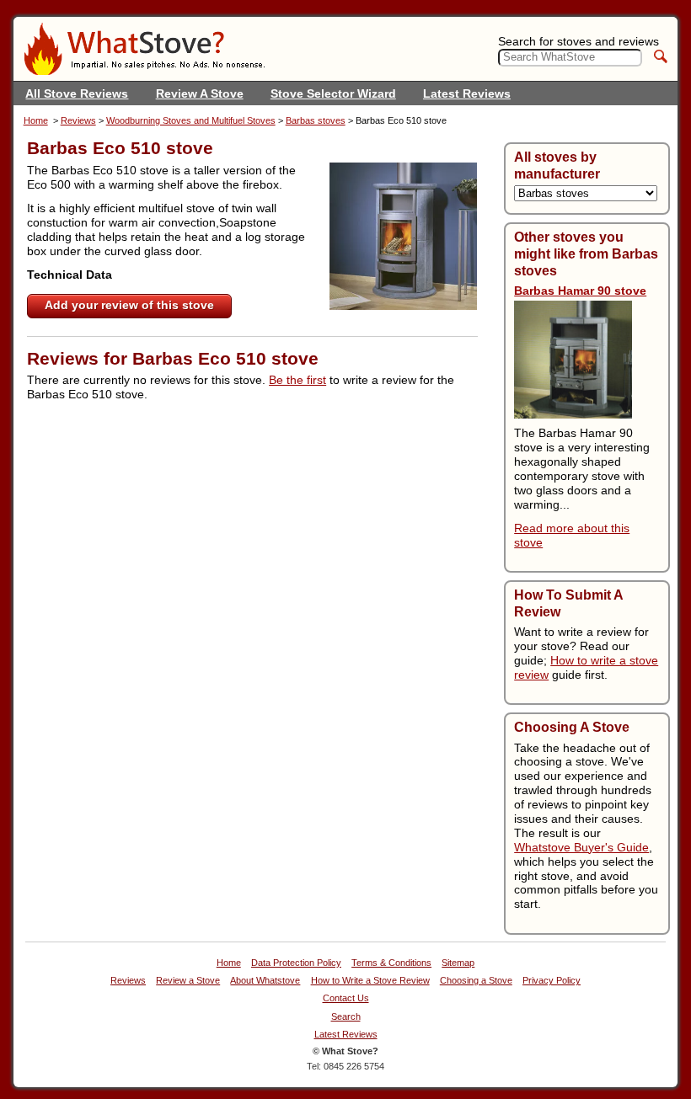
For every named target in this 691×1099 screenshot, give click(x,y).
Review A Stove (200, 93)
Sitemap (458, 963)
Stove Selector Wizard (333, 93)
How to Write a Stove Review (370, 980)
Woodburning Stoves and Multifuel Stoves (191, 120)
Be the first (297, 380)
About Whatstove (265, 980)
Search (346, 1017)
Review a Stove (188, 980)
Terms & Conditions (391, 963)
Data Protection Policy (296, 963)
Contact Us (346, 998)
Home (36, 120)
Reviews (78, 120)
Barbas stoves (316, 120)
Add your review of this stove (129, 305)
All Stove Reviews (76, 93)
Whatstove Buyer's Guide (581, 847)
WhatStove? (144, 49)
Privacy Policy (551, 980)
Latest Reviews (467, 93)
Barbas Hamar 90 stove (580, 290)
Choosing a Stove (476, 980)
